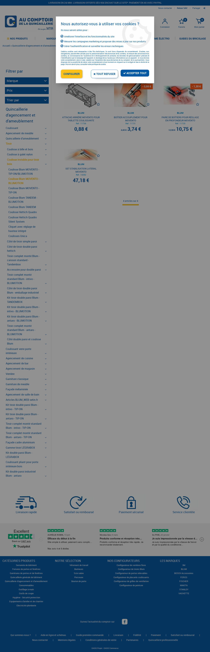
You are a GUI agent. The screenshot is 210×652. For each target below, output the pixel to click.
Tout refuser (106, 74)
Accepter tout (136, 73)
